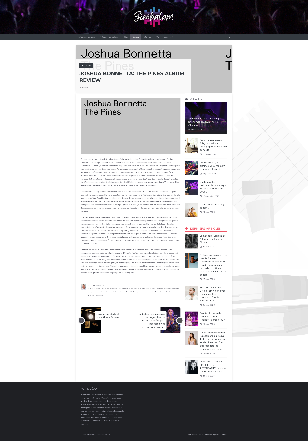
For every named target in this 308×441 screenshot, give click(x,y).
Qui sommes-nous (195, 434)
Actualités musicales (86, 37)
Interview (148, 37)
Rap (126, 37)
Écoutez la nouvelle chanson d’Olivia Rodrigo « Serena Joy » (212, 316)
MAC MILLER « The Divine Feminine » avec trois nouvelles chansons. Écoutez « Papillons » (212, 294)
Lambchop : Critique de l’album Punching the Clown (213, 239)
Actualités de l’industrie (109, 37)
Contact (224, 434)
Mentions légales (212, 434)
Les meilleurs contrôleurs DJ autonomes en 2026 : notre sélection (203, 121)
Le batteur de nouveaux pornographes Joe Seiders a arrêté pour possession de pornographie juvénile (152, 320)
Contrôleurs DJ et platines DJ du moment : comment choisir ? (213, 166)
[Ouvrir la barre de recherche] (229, 37)
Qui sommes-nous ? (164, 37)
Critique (136, 37)
